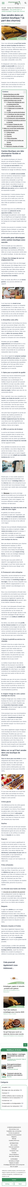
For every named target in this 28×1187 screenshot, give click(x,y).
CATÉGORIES (14, 1159)
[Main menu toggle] (3, 3)
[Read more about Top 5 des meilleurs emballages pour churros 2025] (13, 1002)
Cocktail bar (5, 1100)
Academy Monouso (14, 1140)
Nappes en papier (14, 1163)
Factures (14, 1152)
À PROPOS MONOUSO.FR (14, 1127)
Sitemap (14, 1138)
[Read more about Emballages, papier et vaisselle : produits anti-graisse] (13, 978)
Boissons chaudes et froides (15, 146)
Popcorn (9, 136)
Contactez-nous (14, 1150)
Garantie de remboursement (14, 1135)
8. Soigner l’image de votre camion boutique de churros (15, 125)
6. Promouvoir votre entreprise (16, 118)
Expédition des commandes (14, 1131)
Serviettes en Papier (14, 1161)
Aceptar (14, 1179)
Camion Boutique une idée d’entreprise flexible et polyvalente (14, 95)
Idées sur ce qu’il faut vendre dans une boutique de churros (14, 129)
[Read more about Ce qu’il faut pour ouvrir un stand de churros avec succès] (13, 1024)
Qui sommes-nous (14, 1129)
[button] (26, 3)
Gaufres (9, 134)
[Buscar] (25, 1045)
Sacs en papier (14, 1166)
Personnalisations (14, 1154)
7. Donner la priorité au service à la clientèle (16, 121)
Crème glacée (10, 132)
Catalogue (14, 1149)
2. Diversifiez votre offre (14, 106)
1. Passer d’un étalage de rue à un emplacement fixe (15, 103)
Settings (7, 1184)
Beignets (9, 144)
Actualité (4, 1087)
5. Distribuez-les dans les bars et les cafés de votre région (16, 115)
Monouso (6, 493)
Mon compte (14, 1145)
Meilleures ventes (7, 1013)
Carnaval (4, 1093)
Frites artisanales (12, 138)
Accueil (4, 8)
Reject (20, 1184)
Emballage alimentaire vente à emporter (14, 1164)
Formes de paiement (14, 1133)
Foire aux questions (14, 1147)
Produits (14, 1013)
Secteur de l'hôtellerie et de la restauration (10, 23)
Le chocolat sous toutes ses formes (15, 141)
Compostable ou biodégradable (11, 1103)
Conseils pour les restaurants (10, 1106)
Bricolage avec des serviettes (10, 1090)
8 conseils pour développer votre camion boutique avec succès (13, 99)
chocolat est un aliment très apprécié (14, 892)
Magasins (14, 1136)
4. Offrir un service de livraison (16, 112)
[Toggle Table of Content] (24, 92)
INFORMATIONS (14, 1143)
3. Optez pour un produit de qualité (15, 109)
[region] (14, 1177)
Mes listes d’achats (14, 1156)
